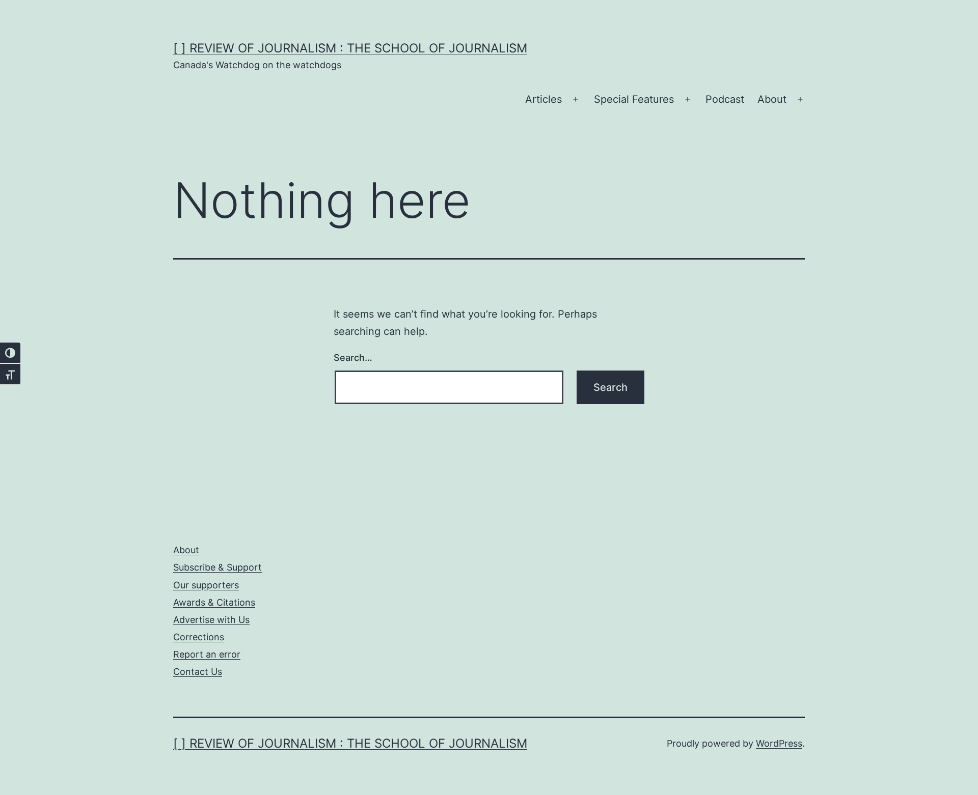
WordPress (779, 743)
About (771, 99)
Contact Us (197, 671)
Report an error (206, 654)
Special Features (634, 99)
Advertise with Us (211, 619)
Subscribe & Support (217, 567)
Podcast (724, 99)
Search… (353, 357)
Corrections (198, 637)
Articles (543, 99)
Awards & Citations (214, 602)
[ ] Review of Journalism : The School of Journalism (350, 48)
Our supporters (206, 585)
